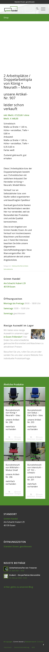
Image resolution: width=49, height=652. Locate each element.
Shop (6, 17)
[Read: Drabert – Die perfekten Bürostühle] (6, 576)
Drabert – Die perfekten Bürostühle (24, 575)
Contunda (40, 642)
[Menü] (41, 9)
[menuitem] (36, 9)
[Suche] (36, 9)
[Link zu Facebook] (43, 645)
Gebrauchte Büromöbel (20, 266)
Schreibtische (8, 269)
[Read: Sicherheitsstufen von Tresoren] (6, 569)
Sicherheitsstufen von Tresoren (23, 568)
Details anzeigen (17, 438)
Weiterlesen (9, 439)
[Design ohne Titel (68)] (20, 9)
